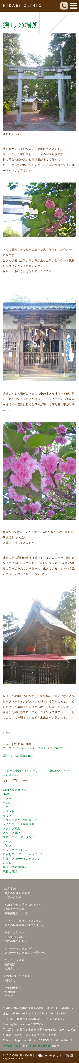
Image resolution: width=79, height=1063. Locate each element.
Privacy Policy (12, 1045)
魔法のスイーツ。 (62, 770)
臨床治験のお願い (14, 867)
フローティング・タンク (19, 837)
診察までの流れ (14, 909)
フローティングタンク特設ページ (26, 952)
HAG (6, 794)
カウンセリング (14, 932)
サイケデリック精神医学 (19, 824)
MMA (6, 802)
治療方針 (10, 968)
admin (7, 744)
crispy (59, 747)
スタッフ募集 (11, 828)
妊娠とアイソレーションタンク (23, 854)
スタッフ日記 (26, 747)
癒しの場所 (21, 25)
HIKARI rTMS (13, 936)
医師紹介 (10, 964)
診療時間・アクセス (17, 976)
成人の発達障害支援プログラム (24, 925)
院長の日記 (10, 871)
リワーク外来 (13, 897)
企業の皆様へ (13, 987)
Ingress (8, 798)
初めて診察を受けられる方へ (23, 904)
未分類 (7, 862)
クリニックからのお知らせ (20, 819)
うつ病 (7, 815)
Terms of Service (39, 1045)
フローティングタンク (18, 948)
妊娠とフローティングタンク (21, 858)
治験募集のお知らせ (17, 940)
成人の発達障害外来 (17, 893)
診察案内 (10, 888)
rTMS (6, 807)
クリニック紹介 (14, 960)
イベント (8, 811)
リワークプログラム (16, 850)
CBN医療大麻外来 (14, 789)
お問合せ (10, 980)
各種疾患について (15, 913)
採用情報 (10, 992)
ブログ (41, 747)
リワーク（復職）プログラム (23, 920)
